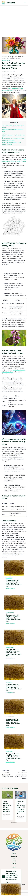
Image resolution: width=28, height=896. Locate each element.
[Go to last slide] (4, 806)
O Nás (14, 861)
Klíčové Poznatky (7, 144)
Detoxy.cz (14, 856)
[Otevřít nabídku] (25, 2)
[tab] (11, 822)
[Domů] (2, 56)
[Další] (24, 806)
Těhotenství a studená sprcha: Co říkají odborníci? (7, 773)
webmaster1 (6, 71)
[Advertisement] (14, 20)
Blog (14, 858)
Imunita (4, 60)
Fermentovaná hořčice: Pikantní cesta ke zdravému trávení (20, 774)
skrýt (16, 122)
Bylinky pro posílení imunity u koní (11, 142)
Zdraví (8, 60)
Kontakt (14, 863)
